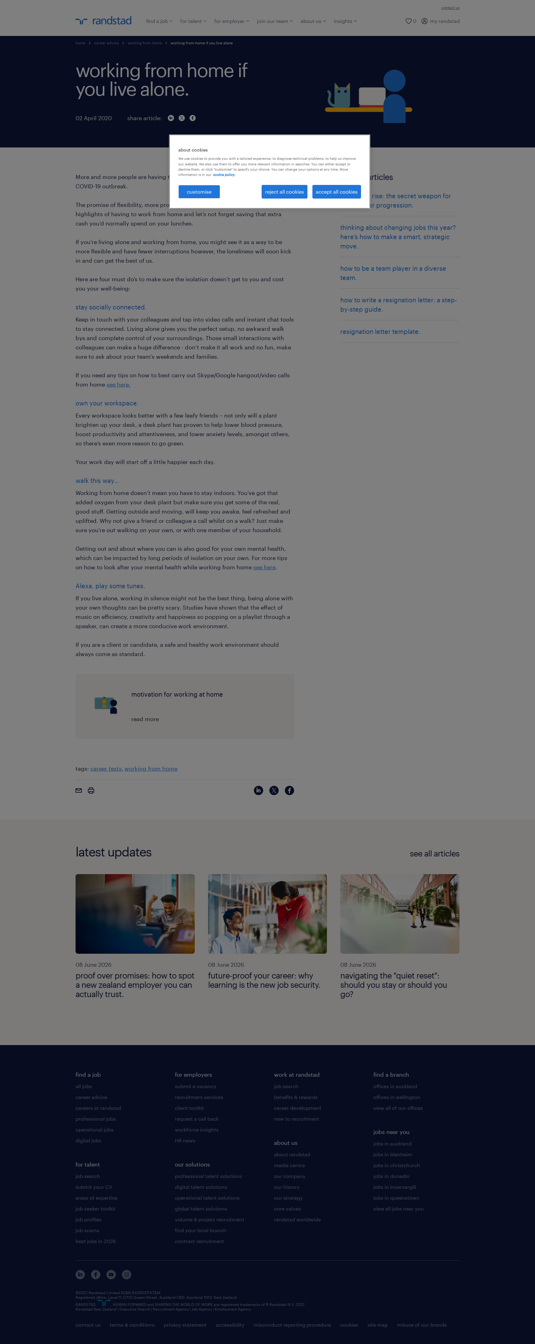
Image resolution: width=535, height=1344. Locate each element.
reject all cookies (284, 192)
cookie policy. (224, 175)
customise (199, 192)
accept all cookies (337, 192)
